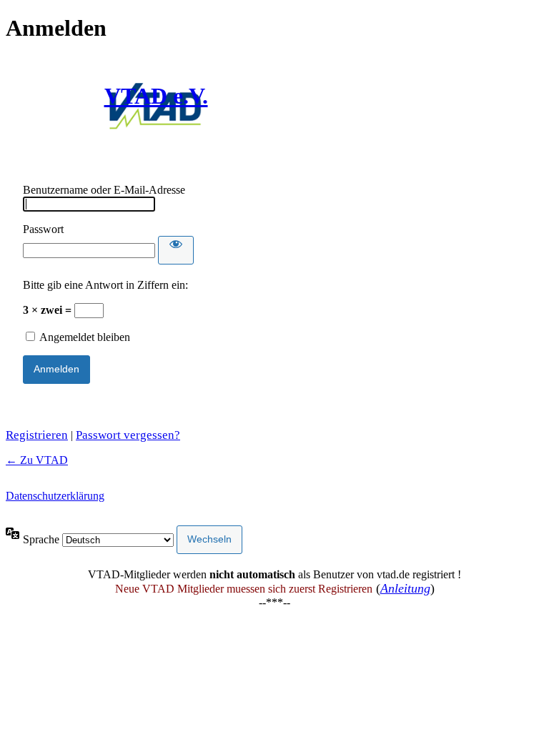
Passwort (43, 229)
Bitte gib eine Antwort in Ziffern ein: (105, 285)
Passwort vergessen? (128, 435)
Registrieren (37, 435)
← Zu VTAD (37, 460)
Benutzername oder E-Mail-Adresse (104, 190)
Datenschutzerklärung (55, 496)
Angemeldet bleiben (84, 337)
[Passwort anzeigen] (176, 250)
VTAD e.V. (156, 96)
